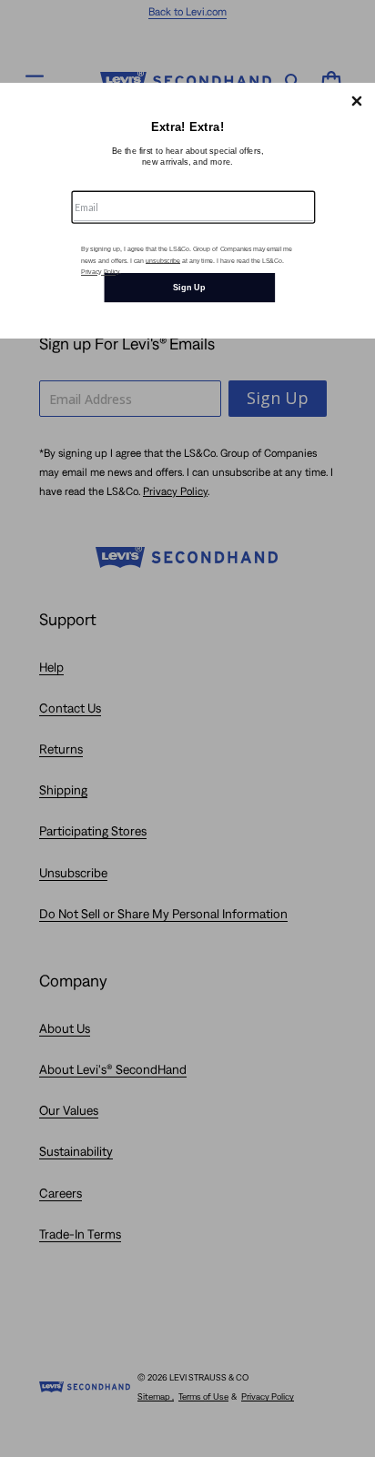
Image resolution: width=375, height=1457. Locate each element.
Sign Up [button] (189, 287)
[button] (357, 101)
